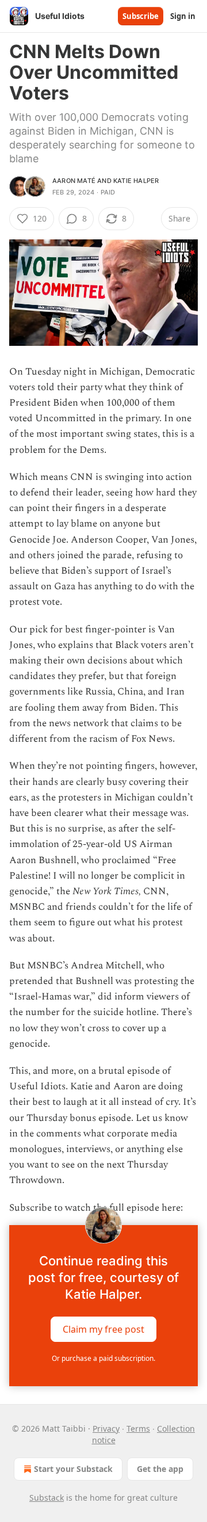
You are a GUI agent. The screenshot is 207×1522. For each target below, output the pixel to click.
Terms (138, 1428)
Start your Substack (73, 1468)
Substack (46, 1497)
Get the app (160, 1468)
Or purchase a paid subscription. (103, 1358)
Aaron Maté (73, 181)
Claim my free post (103, 1328)
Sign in (182, 16)
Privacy (106, 1428)
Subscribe (140, 16)
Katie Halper (136, 181)
